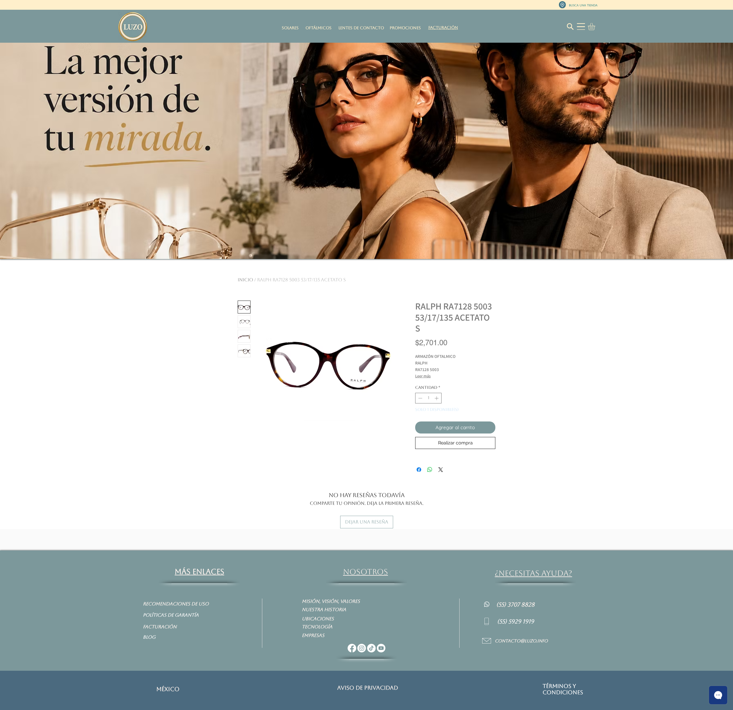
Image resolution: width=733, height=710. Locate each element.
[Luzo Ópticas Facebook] (352, 648)
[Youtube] (381, 648)
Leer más (423, 375)
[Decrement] (419, 398)
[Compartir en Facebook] (418, 469)
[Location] (562, 4)
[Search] (570, 26)
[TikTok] (371, 648)
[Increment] (437, 398)
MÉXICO (168, 689)
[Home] (487, 604)
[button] (596, 26)
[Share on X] (440, 469)
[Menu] (581, 26)
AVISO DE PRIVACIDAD (367, 687)
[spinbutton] (428, 398)
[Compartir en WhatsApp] (429, 469)
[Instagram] (361, 648)
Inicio (245, 280)
